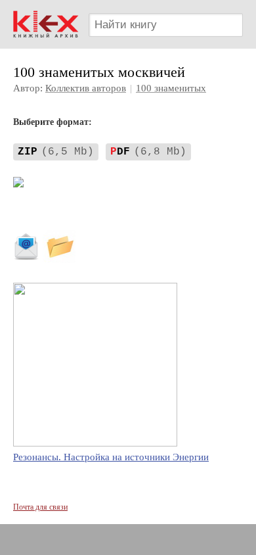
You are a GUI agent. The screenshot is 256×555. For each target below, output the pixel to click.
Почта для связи (40, 507)
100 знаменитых (171, 88)
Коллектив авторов (85, 88)
